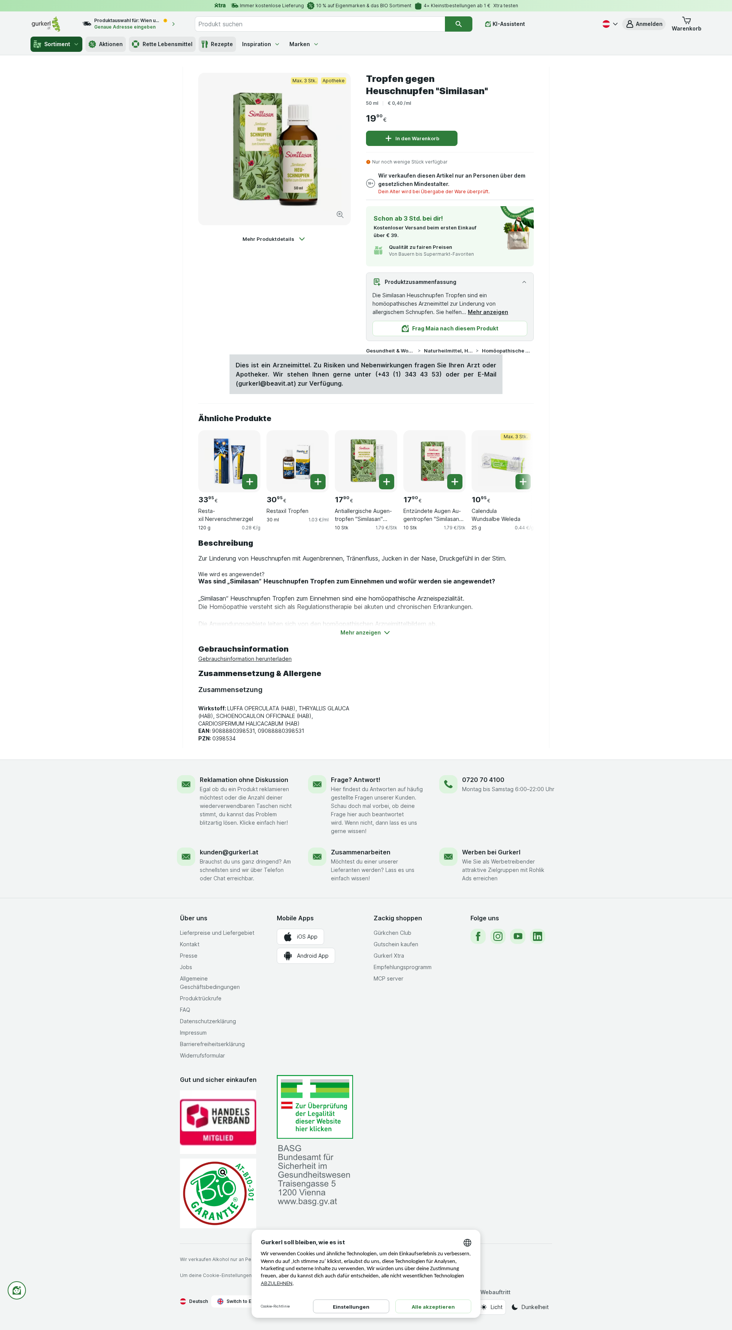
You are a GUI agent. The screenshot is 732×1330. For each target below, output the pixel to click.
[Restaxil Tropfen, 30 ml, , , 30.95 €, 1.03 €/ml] (297, 461)
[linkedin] (537, 936)
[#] (315, 1107)
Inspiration (256, 44)
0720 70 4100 (483, 780)
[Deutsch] (609, 24)
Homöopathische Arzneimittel (506, 351)
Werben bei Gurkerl (491, 852)
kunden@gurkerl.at (229, 852)
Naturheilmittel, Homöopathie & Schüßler (448, 351)
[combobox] (320, 24)
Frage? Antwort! (355, 780)
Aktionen (111, 44)
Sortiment (57, 44)
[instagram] (498, 936)
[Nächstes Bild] (518, 458)
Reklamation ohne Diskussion (244, 780)
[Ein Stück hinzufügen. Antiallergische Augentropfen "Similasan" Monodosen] (386, 481)
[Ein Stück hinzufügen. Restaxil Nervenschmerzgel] (249, 481)
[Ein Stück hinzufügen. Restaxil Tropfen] (318, 481)
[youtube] (517, 936)
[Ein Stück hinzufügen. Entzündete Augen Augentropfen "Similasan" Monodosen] (454, 481)
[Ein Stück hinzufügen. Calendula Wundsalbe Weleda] (523, 481)
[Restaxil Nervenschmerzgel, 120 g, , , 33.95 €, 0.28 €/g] (229, 461)
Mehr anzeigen (488, 312)
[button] (644, 24)
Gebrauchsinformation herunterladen (245, 658)
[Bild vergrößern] (340, 214)
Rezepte (222, 44)
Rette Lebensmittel (168, 44)
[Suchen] (458, 24)
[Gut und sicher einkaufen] (218, 1193)
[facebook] (478, 936)
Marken (299, 44)
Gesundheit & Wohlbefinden (390, 351)
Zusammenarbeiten (360, 852)
